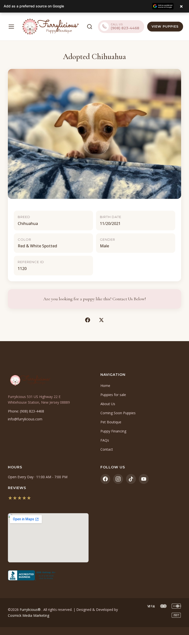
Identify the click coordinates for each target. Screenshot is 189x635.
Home (105, 385)
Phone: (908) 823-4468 (26, 411)
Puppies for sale (113, 394)
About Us (107, 403)
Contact (106, 449)
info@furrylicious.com (25, 419)
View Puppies (165, 26)
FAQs (104, 440)
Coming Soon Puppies (118, 413)
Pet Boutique (110, 422)
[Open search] (89, 26)
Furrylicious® (31, 609)
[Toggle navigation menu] (11, 26)
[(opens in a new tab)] (48, 575)
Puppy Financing (113, 431)
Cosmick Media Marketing (28, 615)
